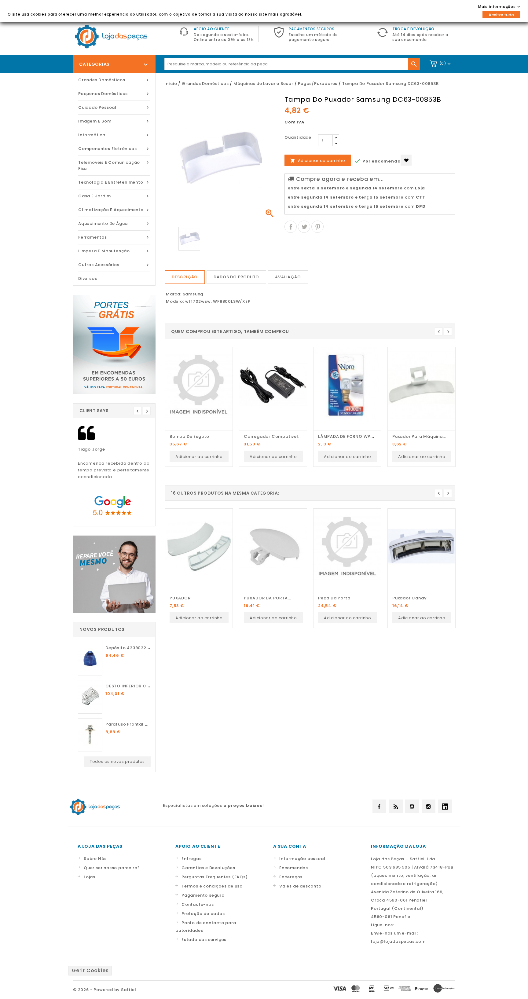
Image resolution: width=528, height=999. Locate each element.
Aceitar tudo (501, 15)
